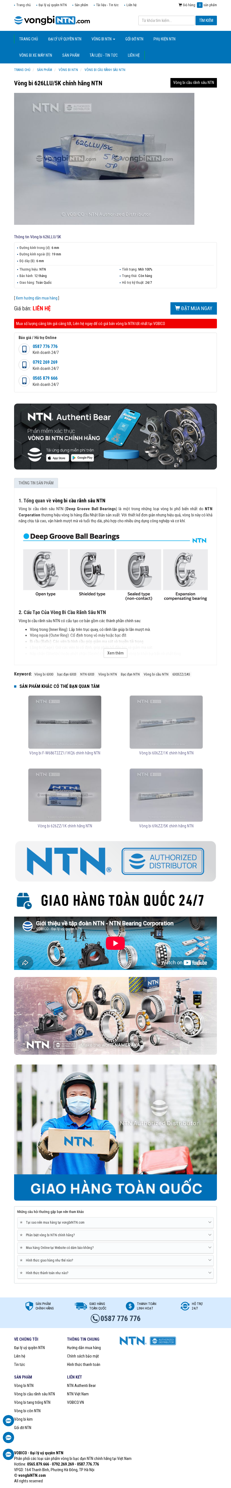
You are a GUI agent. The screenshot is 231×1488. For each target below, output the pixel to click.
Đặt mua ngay (196, 308)
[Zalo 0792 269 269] (8, 1457)
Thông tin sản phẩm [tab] (36, 483)
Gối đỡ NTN (22, 1427)
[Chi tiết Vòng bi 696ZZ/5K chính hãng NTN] (166, 795)
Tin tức (19, 1364)
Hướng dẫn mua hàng (84, 1347)
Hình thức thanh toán (83, 1364)
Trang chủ (23, 5)
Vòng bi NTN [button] (102, 39)
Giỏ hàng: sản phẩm (199, 5)
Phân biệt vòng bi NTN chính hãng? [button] (48, 1235)
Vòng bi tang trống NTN (32, 1402)
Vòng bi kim (23, 1419)
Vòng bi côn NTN (27, 1411)
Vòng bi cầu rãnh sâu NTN (193, 82)
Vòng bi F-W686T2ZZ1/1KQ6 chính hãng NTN (64, 753)
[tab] (115, 1222)
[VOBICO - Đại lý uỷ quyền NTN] (115, 1015)
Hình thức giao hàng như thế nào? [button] (47, 1260)
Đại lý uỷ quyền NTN (53, 5)
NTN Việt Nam (78, 1394)
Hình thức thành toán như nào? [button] (45, 1273)
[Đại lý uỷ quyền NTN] (52, 20)
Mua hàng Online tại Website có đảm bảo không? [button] (58, 1248)
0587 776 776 (45, 346)
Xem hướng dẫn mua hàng (36, 298)
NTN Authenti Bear (81, 1385)
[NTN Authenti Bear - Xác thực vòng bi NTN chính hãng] (115, 436)
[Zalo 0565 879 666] (8, 1440)
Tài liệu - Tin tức (107, 5)
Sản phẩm (81, 5)
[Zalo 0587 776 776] (8, 1423)
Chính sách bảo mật (83, 1356)
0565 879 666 (45, 378)
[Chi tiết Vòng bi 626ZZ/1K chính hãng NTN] (64, 795)
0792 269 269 (45, 362)
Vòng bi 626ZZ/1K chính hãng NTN (65, 826)
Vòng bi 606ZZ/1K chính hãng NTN (166, 753)
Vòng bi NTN (24, 1385)
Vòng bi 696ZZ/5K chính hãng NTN (166, 826)
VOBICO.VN (75, 1402)
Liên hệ (131, 5)
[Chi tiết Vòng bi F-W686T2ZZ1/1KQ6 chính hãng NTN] (64, 722)
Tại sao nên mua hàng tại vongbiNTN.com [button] (53, 1222)
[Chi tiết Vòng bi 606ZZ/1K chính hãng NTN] (166, 722)
